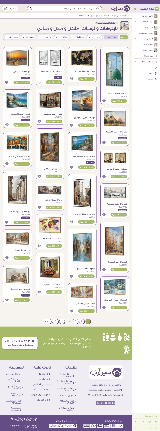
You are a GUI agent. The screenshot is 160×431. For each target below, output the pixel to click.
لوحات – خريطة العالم (52, 238)
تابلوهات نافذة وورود (53, 284)
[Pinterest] (102, 403)
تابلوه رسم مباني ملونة (19, 156)
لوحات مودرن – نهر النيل (84, 118)
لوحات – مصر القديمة (20, 289)
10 (55, 321)
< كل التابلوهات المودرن (106, 23)
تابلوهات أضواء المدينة (85, 269)
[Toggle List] (106, 37)
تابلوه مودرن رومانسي (85, 303)
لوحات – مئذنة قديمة (85, 214)
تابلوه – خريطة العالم (85, 71)
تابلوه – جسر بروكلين (53, 114)
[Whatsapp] (98, 403)
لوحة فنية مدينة (22, 250)
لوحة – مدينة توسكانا (20, 114)
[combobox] (113, 37)
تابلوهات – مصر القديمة (116, 132)
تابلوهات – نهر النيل (21, 72)
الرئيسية (124, 16)
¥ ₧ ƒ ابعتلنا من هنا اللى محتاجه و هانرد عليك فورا (20, 343)
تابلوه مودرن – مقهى (53, 169)
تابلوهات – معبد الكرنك (19, 212)
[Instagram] (109, 403)
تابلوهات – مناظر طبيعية (84, 156)
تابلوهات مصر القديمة (117, 262)
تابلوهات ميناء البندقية (117, 204)
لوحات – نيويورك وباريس (116, 169)
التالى (46, 321)
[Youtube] (106, 403)
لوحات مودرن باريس (53, 200)
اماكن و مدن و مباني (94, 16)
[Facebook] (113, 403)
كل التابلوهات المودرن (112, 16)
